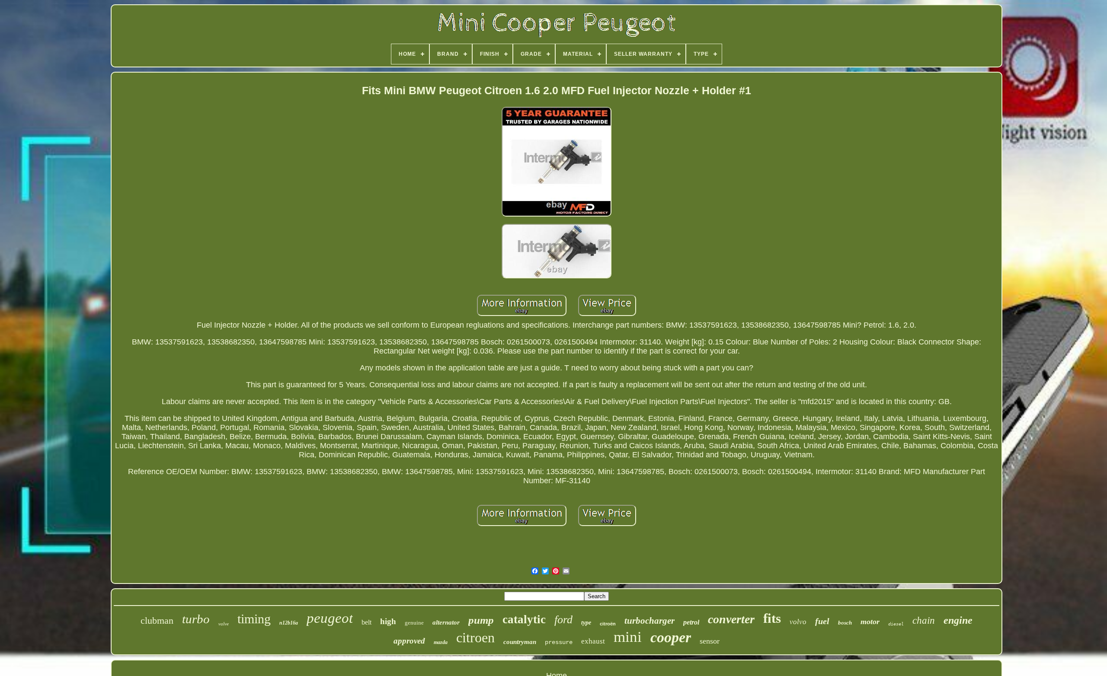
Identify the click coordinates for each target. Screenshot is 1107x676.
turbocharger (649, 620)
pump (481, 620)
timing (254, 619)
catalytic (524, 619)
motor (870, 621)
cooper (670, 637)
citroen (475, 637)
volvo (798, 622)
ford (563, 619)
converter (731, 619)
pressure (559, 642)
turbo (196, 619)
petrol (691, 622)
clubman (157, 620)
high (388, 621)
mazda (441, 642)
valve (223, 623)
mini (628, 636)
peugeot (330, 618)
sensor (710, 641)
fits (772, 618)
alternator (446, 622)
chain (923, 620)
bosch (845, 622)
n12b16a (288, 623)
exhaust (593, 641)
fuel (822, 621)
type (586, 622)
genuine (414, 622)
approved (409, 640)
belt (366, 622)
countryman (519, 641)
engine (958, 620)
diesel (896, 624)
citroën (608, 623)
